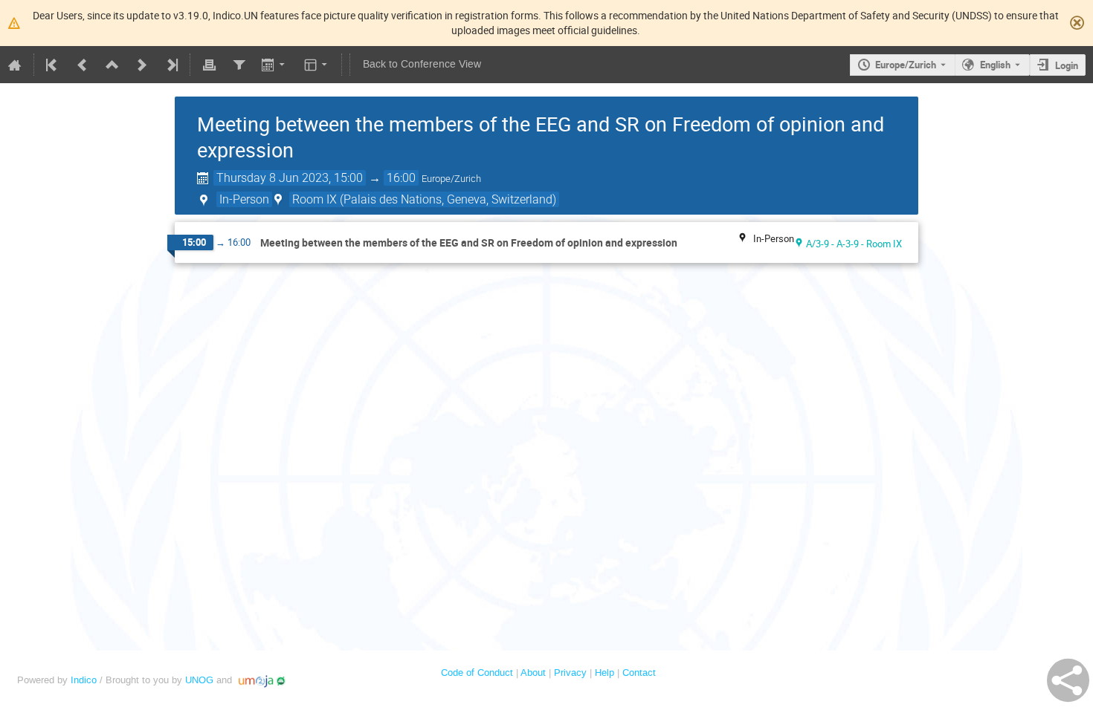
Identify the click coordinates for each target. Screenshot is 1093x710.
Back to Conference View (422, 64)
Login (1066, 65)
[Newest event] (171, 64)
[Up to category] (112, 64)
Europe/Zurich (905, 64)
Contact (639, 672)
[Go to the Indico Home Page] (15, 64)
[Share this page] (1068, 680)
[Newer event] (142, 64)
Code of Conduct (477, 672)
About (533, 672)
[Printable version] (209, 64)
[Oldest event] (53, 64)
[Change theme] (317, 64)
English (995, 64)
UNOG (199, 680)
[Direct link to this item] (688, 243)
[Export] (275, 64)
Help (604, 672)
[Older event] (82, 64)
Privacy (570, 672)
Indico (84, 680)
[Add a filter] (239, 64)
